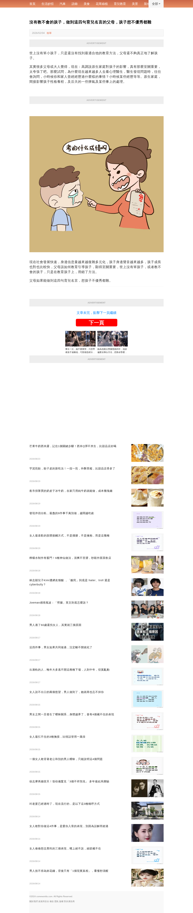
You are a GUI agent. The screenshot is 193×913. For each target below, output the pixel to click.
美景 (135, 3)
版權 (61, 901)
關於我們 (33, 901)
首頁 (32, 3)
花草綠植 (102, 3)
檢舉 (49, 33)
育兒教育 (120, 3)
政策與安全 (43, 901)
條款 (52, 901)
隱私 (56, 901)
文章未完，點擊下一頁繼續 (96, 313)
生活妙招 (47, 3)
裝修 (147, 3)
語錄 (75, 3)
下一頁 (96, 322)
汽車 (63, 3)
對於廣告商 (69, 901)
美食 (87, 3)
